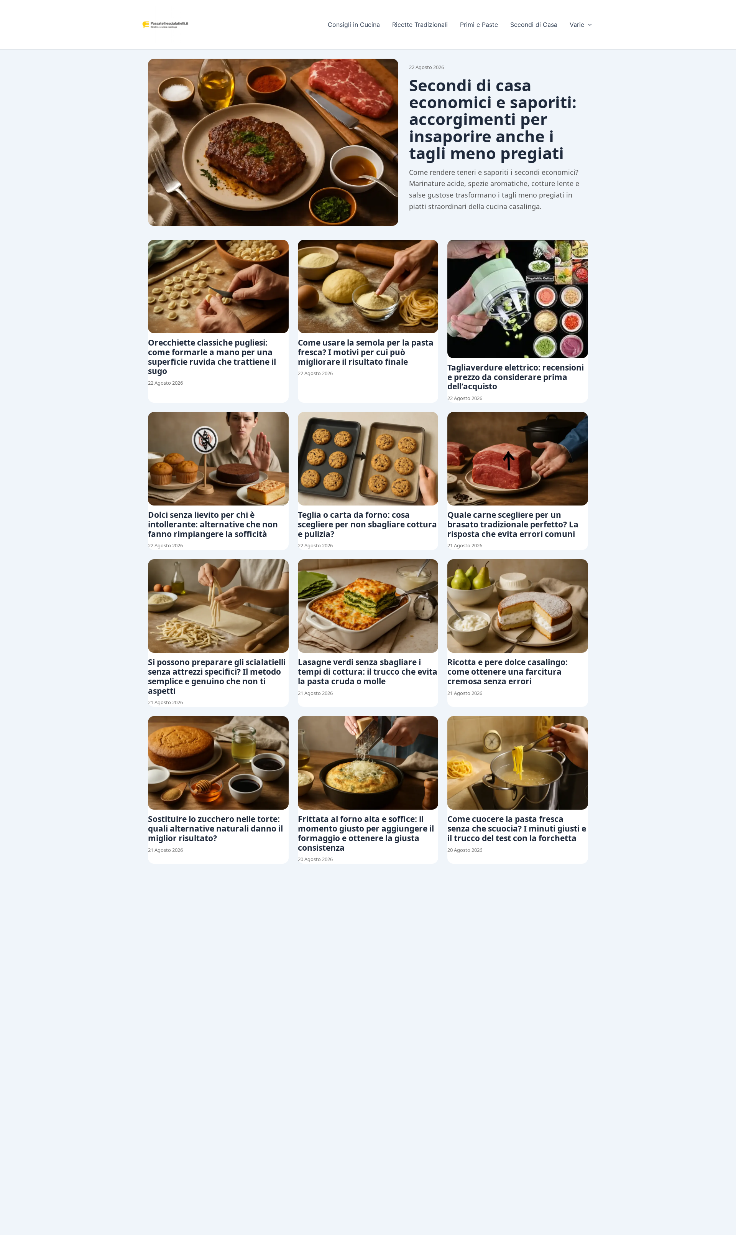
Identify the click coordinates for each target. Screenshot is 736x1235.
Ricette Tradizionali (420, 24)
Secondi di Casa (533, 24)
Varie (577, 24)
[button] (588, 24)
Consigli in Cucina (354, 24)
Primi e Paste (479, 24)
